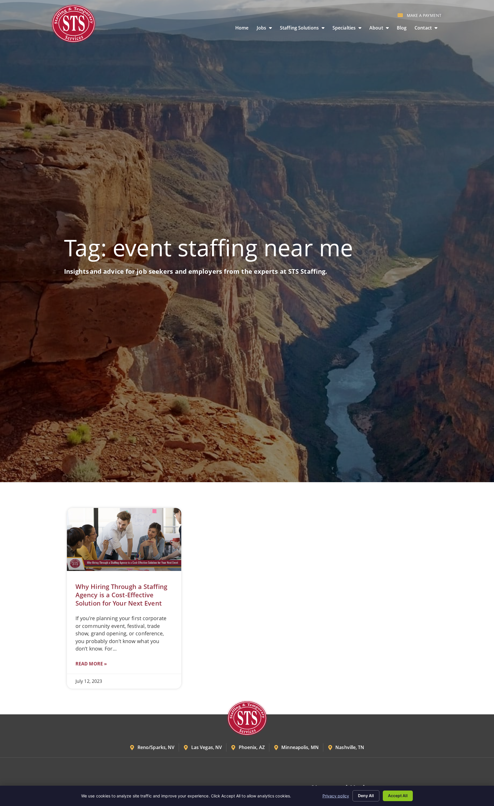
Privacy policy (335, 795)
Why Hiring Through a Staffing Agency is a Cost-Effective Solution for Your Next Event (121, 595)
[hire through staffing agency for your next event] (124, 539)
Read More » (91, 664)
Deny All (366, 795)
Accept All (398, 795)
